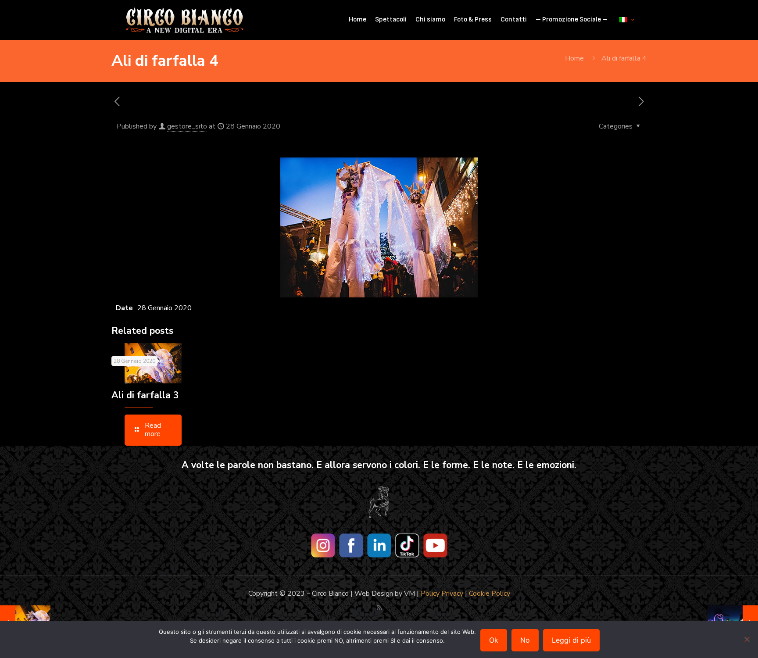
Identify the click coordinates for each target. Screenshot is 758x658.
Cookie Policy (489, 593)
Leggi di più (571, 640)
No (525, 640)
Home (574, 58)
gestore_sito (187, 126)
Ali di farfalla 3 (145, 395)
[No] (747, 639)
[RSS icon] (379, 607)
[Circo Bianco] (184, 19)
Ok (493, 640)
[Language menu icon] (627, 20)
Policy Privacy (442, 593)
